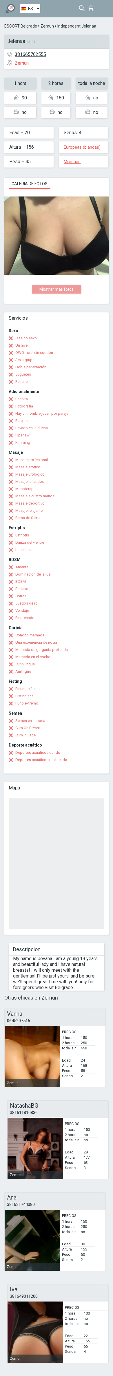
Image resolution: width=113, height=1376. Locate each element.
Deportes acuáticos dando (37, 752)
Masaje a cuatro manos (34, 496)
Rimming (22, 442)
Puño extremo (26, 703)
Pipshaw (22, 435)
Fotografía (24, 406)
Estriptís (22, 535)
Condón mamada (29, 635)
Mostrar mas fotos (56, 289)
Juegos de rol (27, 603)
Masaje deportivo (30, 503)
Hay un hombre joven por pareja (41, 413)
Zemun (47, 26)
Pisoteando (24, 618)
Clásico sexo (26, 338)
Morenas (72, 161)
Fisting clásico (27, 689)
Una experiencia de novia (36, 642)
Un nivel (21, 345)
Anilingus (23, 671)
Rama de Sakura (29, 518)
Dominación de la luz (32, 574)
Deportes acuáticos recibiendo (41, 760)
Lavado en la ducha (31, 428)
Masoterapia (26, 489)
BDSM (20, 581)
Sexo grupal (25, 360)
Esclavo (21, 589)
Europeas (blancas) (82, 147)
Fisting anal (24, 696)
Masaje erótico (27, 467)
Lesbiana (23, 549)
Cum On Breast (27, 728)
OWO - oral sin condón (34, 352)
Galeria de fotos (30, 183)
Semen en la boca (30, 720)
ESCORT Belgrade (20, 26)
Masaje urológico (30, 474)
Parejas (21, 420)
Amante (21, 567)
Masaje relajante (29, 510)
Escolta (21, 399)
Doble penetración (30, 367)
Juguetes (23, 374)
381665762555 (30, 54)
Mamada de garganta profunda (41, 649)
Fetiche (21, 381)
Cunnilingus (25, 664)
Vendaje (22, 610)
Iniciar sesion (92, 6)
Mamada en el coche (32, 657)
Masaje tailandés (29, 481)
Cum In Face (25, 735)
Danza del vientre (29, 542)
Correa (20, 596)
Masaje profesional (31, 460)
